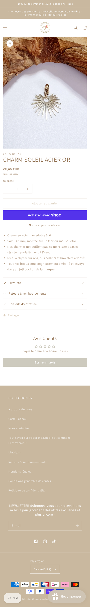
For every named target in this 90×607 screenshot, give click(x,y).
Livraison (14, 452)
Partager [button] (13, 315)
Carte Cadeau (17, 419)
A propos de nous (20, 409)
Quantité (8, 181)
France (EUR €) (42, 569)
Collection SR (28, 599)
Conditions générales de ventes (29, 481)
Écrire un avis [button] (45, 362)
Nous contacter (18, 428)
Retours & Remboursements (27, 462)
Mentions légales (19, 471)
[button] (5, 27)
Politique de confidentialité (27, 490)
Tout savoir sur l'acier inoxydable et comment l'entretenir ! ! (39, 440)
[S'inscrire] (77, 525)
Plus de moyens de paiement (45, 225)
